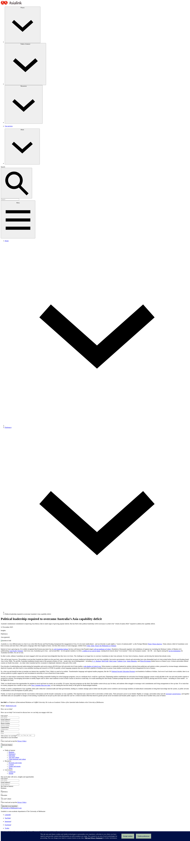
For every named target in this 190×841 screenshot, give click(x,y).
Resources (24, 86)
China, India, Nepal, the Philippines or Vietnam (101, 646)
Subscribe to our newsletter (9, 737)
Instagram (8, 821)
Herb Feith (105, 661)
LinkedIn (7, 815)
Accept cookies (128, 836)
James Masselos (132, 661)
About (22, 129)
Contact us (12, 772)
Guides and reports (14, 766)
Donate (11, 773)
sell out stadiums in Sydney (102, 649)
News (10, 768)
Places (23, 7)
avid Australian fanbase (61, 649)
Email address (5, 719)
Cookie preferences (143, 836)
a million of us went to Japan (91, 651)
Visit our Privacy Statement (94, 838)
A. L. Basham (96, 661)
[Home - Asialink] (11, 4)
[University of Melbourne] (11, 808)
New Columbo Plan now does (40, 685)
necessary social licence (173, 694)
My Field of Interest (7, 786)
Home (7, 241)
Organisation (5, 727)
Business (11, 752)
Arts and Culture (14, 757)
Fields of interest (25, 44)
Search (3, 167)
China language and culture (17, 759)
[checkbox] (1, 743)
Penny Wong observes (155, 644)
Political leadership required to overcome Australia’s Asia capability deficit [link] (28, 614)
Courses (11, 764)
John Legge (112, 661)
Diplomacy (8, 427)
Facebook (8, 825)
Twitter (7, 828)
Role (2, 731)
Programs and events (15, 763)
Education (12, 755)
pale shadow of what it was (92, 666)
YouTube (7, 818)
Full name (4, 716)
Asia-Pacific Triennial (16, 651)
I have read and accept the (9, 741)
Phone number (5, 723)
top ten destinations (175, 651)
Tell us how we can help (9, 736)
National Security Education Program (123, 671)
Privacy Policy (22, 741)
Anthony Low (121, 661)
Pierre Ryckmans (145, 661)
